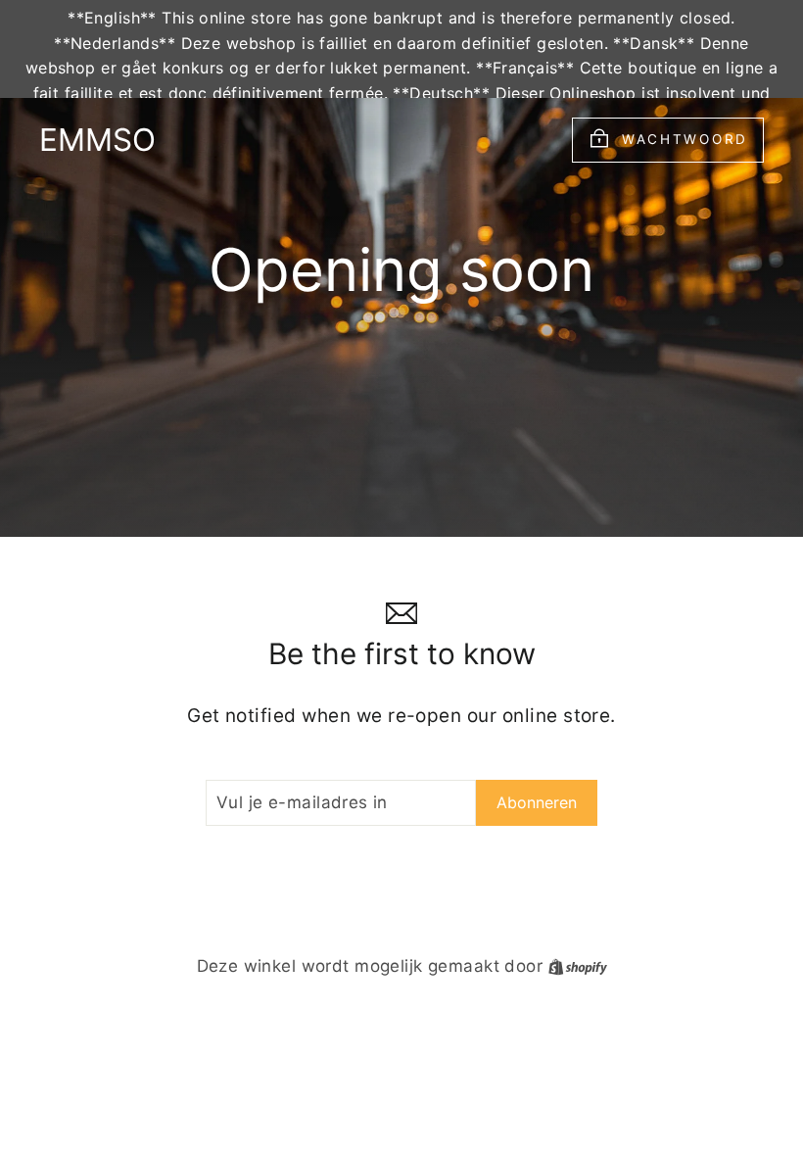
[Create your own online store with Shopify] (577, 966)
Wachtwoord (685, 139)
